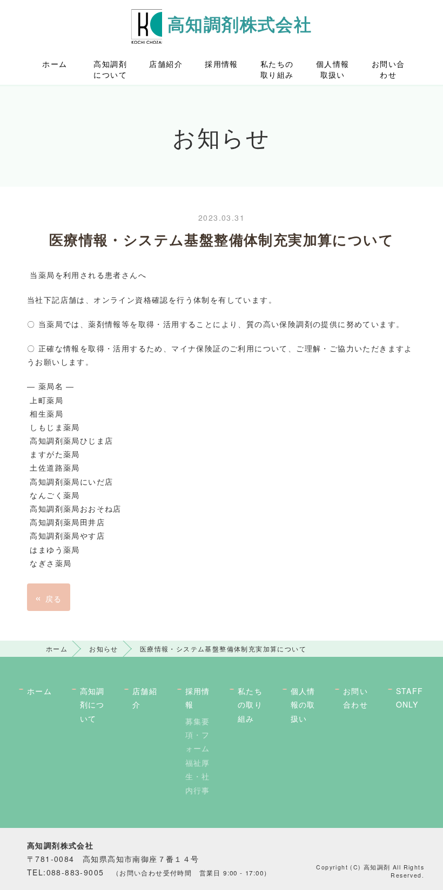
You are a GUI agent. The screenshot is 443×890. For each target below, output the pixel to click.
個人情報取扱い (333, 69)
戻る (48, 597)
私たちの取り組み (277, 69)
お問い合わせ (388, 69)
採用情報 (221, 63)
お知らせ (103, 648)
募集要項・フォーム (197, 734)
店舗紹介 (166, 63)
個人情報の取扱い (303, 704)
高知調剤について (110, 69)
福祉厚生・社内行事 (197, 776)
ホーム (54, 63)
